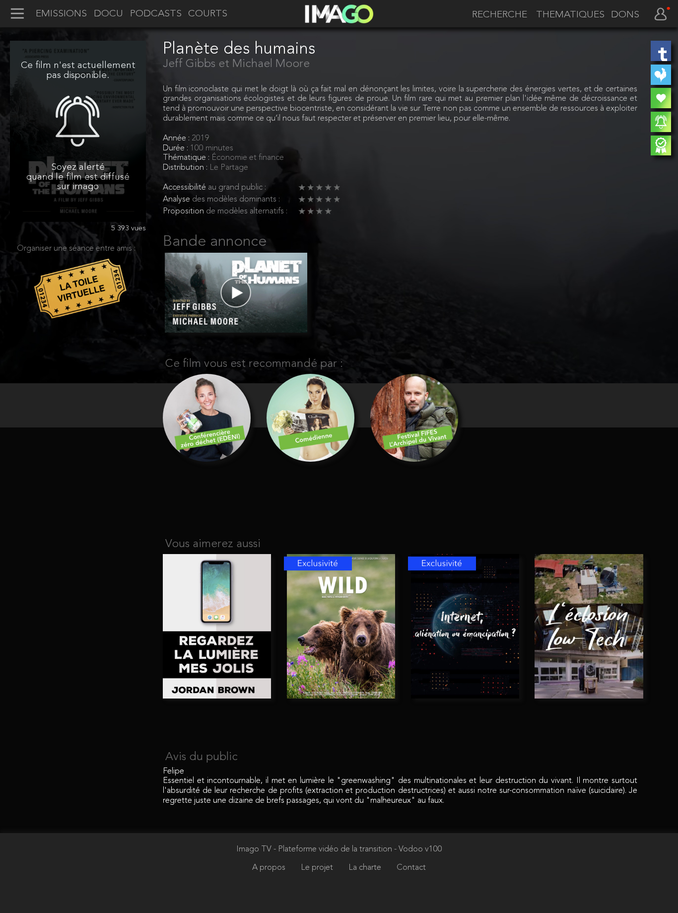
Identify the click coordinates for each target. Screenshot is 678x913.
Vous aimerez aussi (213, 544)
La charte (365, 868)
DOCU (108, 14)
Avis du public (201, 757)
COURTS (207, 14)
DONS (625, 15)
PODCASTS (156, 14)
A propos (269, 868)
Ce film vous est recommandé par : (254, 364)
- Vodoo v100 (418, 849)
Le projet (318, 868)
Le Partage (228, 168)
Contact (411, 868)
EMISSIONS (61, 14)
